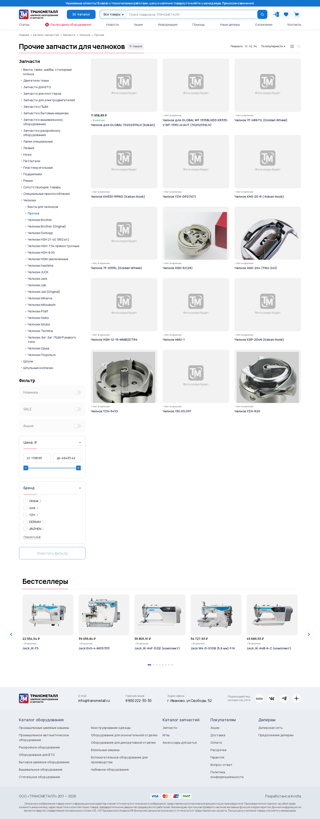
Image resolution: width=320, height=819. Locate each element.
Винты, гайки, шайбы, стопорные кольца (47, 71)
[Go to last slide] (11, 634)
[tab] (149, 664)
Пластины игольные (38, 167)
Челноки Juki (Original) (44, 292)
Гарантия (217, 757)
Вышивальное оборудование (40, 769)
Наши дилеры (230, 24)
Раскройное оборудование (39, 747)
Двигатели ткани (36, 80)
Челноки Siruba (39, 324)
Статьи (24, 24)
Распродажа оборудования (71, 24)
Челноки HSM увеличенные (48, 259)
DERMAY (35, 522)
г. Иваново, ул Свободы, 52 (189, 700)
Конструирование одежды (111, 728)
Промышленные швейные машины (44, 728)
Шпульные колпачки (38, 368)
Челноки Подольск (42, 355)
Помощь (198, 24)
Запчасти (29, 61)
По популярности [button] (272, 46)
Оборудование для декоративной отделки (123, 742)
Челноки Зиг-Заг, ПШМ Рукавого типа (52, 339)
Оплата (216, 742)
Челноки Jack (37, 278)
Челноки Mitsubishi (42, 305)
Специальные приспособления (46, 194)
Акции (138, 24)
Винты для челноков (43, 207)
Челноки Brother (40, 220)
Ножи (27, 154)
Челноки (29, 200)
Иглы (166, 735)
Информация (167, 24)
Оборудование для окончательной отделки (124, 735)
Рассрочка (218, 750)
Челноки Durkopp (40, 233)
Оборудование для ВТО (37, 755)
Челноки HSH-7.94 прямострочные (53, 246)
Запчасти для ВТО (37, 87)
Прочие (33, 213)
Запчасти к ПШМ (35, 106)
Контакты (294, 24)
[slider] (26, 468)
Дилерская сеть (270, 728)
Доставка (218, 735)
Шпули (28, 361)
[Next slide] (308, 634)
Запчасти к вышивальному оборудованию (43, 122)
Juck (32, 508)
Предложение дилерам (275, 735)
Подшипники (32, 174)
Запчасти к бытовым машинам (46, 113)
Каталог (83, 14)
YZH (32, 515)
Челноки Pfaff (38, 311)
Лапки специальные (38, 141)
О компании (263, 24)
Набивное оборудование (110, 769)
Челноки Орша (38, 348)
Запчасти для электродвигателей (49, 100)
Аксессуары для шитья (180, 742)
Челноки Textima (40, 331)
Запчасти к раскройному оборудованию (41, 132)
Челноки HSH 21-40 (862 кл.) (48, 239)
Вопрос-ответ (221, 765)
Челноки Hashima (40, 265)
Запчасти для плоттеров (42, 93)
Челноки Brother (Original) (47, 226)
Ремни (28, 181)
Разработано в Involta (283, 796)
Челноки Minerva (40, 298)
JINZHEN (35, 529)
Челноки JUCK (38, 272)
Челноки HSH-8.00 (41, 252)
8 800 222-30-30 (139, 700)
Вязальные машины (105, 750)
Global (33, 501)
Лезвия (28, 148)
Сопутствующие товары (42, 187)
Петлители (31, 161)
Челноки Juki (37, 285)
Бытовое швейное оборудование (44, 762)
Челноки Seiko (38, 318)
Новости (112, 24)
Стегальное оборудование (39, 777)
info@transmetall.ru (94, 700)
